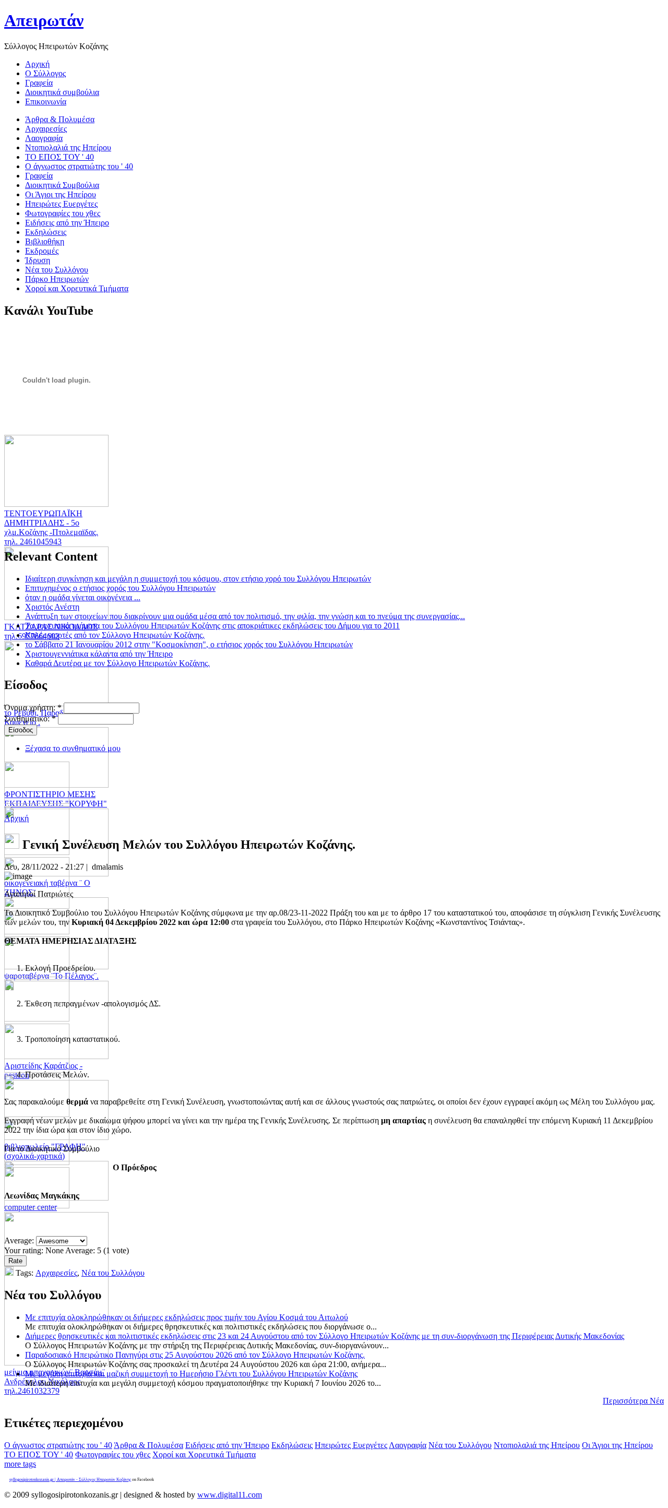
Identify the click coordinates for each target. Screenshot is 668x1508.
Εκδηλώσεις (292, 1445)
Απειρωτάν (44, 20)
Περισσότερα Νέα (633, 1400)
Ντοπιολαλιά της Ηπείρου (537, 1445)
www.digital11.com (229, 1494)
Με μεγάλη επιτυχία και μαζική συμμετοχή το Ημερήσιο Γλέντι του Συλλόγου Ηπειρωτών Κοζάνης (191, 1373)
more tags (20, 1463)
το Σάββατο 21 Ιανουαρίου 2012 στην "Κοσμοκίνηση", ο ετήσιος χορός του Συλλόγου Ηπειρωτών (189, 644)
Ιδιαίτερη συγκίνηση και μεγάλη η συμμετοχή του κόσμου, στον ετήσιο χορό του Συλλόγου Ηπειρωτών (198, 578)
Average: (20, 1240)
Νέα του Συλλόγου (113, 1272)
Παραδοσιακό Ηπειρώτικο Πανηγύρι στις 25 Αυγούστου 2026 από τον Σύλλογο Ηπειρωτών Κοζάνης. (195, 1354)
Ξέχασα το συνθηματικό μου (73, 748)
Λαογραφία (407, 1445)
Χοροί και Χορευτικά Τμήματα (204, 1454)
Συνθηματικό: (30, 718)
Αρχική (16, 818)
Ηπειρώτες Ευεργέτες (351, 1445)
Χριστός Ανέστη (52, 606)
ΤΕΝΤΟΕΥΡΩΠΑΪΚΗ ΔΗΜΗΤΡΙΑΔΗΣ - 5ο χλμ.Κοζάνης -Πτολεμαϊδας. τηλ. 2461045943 (51, 527)
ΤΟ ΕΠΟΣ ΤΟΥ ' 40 (38, 1454)
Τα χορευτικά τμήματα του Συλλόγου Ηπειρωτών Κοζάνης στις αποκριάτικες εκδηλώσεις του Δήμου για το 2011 (212, 625)
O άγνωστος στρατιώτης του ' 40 (58, 1445)
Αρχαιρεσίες (56, 1272)
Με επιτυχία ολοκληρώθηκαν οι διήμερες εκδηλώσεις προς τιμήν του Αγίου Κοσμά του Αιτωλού (186, 1317)
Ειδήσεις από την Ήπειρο (227, 1445)
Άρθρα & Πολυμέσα (148, 1445)
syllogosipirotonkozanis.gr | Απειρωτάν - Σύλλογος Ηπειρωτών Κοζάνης (70, 1479)
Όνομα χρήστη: (33, 707)
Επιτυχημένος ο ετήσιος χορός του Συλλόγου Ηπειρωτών (120, 588)
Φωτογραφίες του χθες (112, 1454)
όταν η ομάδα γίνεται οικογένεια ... (82, 597)
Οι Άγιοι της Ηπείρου (617, 1445)
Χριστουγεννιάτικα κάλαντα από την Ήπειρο (99, 653)
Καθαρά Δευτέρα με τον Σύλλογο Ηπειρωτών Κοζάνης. (117, 663)
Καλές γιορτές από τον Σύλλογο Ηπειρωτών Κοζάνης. (115, 635)
